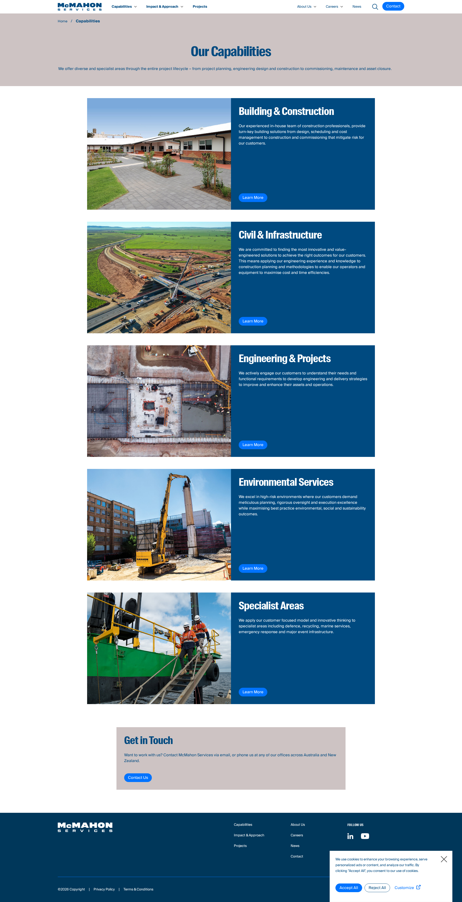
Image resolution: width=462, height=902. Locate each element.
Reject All (377, 887)
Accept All (349, 887)
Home (62, 21)
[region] (391, 876)
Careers (332, 6)
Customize (404, 888)
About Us (304, 6)
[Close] (444, 859)
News (357, 6)
